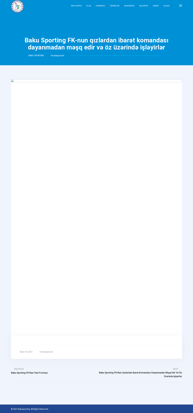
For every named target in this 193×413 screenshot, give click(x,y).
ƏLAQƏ (166, 6)
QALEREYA (143, 6)
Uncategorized (46, 352)
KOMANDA (100, 6)
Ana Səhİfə (76, 6)
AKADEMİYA (129, 6)
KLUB (88, 6)
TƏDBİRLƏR (114, 6)
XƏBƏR (156, 6)
